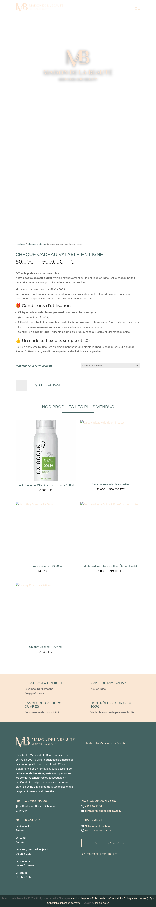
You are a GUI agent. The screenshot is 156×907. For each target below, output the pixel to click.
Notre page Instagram (97, 830)
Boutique (20, 244)
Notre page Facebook (98, 825)
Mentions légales (80, 898)
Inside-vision (102, 903)
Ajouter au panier (49, 385)
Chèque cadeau (36, 244)
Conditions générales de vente (63, 903)
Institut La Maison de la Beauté (106, 743)
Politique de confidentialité (106, 898)
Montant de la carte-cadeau (34, 365)
